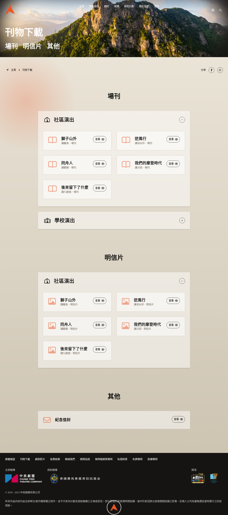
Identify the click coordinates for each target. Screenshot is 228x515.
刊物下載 (25, 459)
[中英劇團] (23, 478)
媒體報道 (10, 459)
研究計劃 (129, 6)
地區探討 (94, 6)
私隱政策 (122, 459)
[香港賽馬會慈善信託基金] (75, 478)
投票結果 (55, 459)
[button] (212, 10)
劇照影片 (40, 459)
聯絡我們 (70, 459)
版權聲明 (152, 459)
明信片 (32, 46)
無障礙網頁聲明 (103, 459)
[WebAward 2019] (214, 478)
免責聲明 (137, 459)
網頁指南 (85, 459)
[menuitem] (81, 6)
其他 (53, 46)
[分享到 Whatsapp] (220, 70)
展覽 (116, 6)
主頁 (81, 6)
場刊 (11, 46)
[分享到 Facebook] (211, 70)
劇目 (106, 6)
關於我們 (144, 6)
